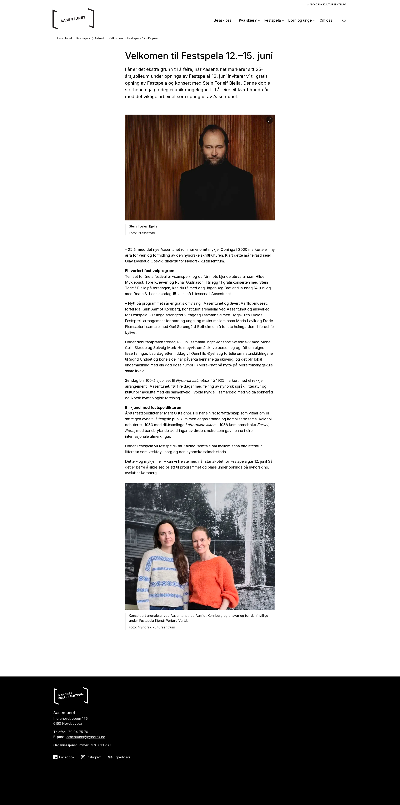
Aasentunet (64, 38)
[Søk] (344, 21)
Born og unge (300, 20)
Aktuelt (99, 38)
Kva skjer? (248, 20)
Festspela (272, 20)
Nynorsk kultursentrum (328, 4)
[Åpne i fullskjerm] (269, 120)
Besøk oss (222, 20)
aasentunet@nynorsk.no (85, 737)
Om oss (326, 20)
